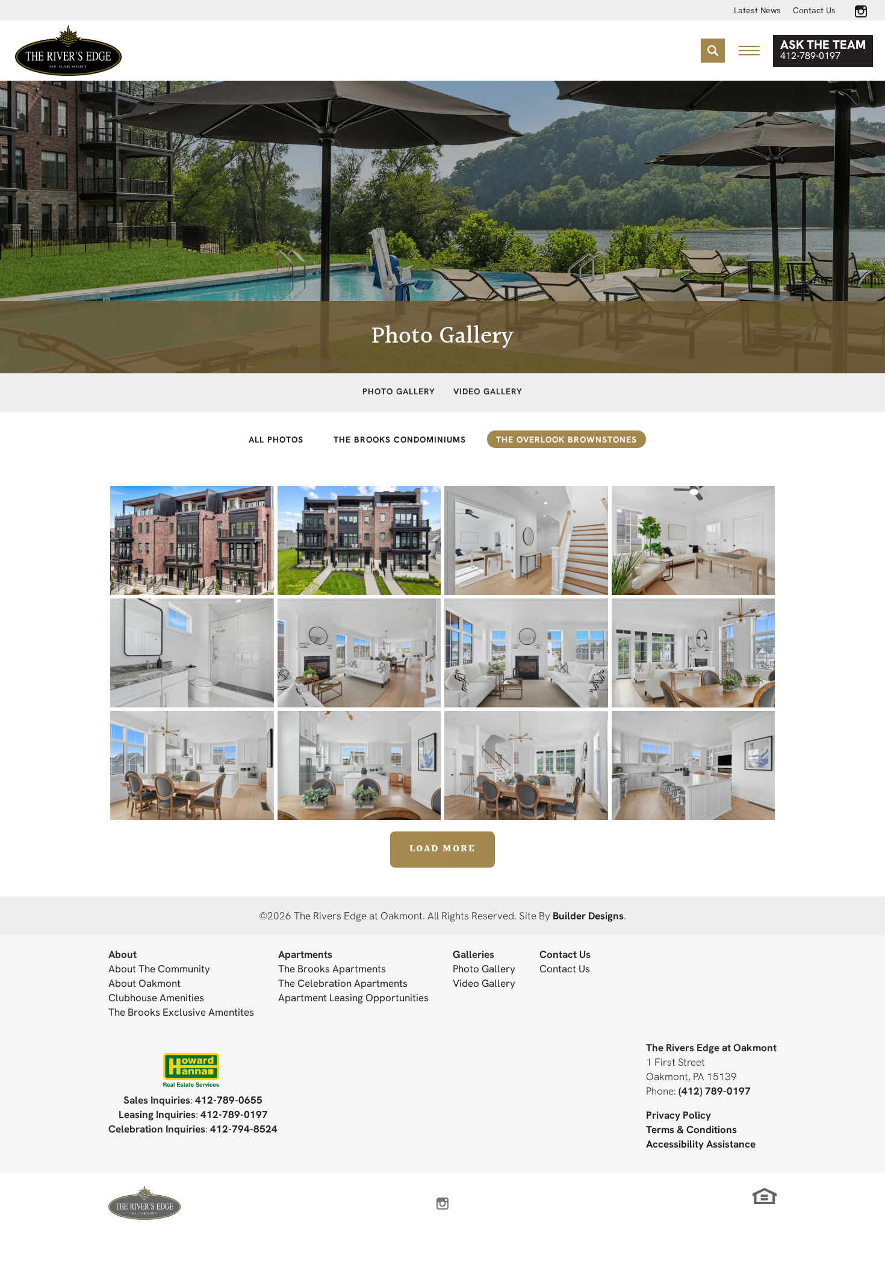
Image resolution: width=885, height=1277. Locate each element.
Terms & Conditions (691, 1129)
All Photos (276, 439)
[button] (713, 51)
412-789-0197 (234, 1114)
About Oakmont (144, 983)
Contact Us (814, 10)
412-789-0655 (228, 1099)
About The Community (159, 968)
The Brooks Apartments (332, 968)
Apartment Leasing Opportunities (353, 997)
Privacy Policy (678, 1114)
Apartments (305, 954)
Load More (442, 849)
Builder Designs (588, 915)
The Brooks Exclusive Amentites (181, 1011)
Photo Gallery (398, 391)
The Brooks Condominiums (400, 439)
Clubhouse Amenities (156, 997)
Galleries (473, 954)
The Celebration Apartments (343, 983)
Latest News (757, 10)
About (122, 954)
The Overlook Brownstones (566, 439)
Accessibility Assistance (701, 1143)
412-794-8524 (244, 1128)
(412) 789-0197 (714, 1090)
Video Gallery (488, 391)
